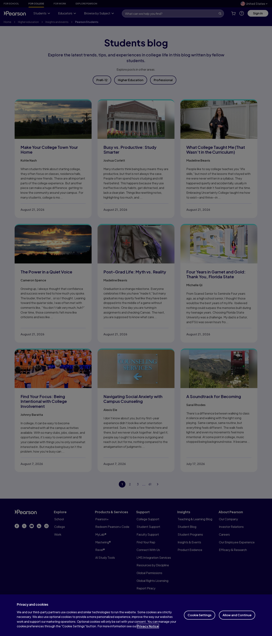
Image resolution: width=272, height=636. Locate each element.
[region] (136, 615)
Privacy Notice (148, 626)
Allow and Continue (237, 615)
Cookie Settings (199, 615)
